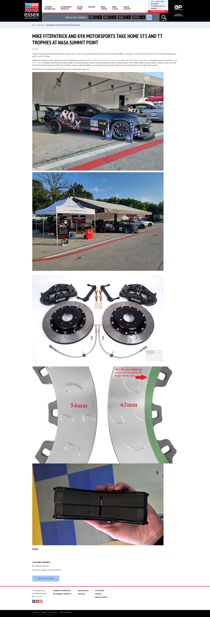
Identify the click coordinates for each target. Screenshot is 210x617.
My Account (154, 4)
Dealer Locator (126, 8)
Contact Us (35, 612)
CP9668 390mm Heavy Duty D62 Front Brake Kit (103, 60)
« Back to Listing (45, 578)
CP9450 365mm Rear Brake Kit (139, 60)
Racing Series (80, 8)
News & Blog (115, 8)
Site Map (43, 612)
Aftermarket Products (66, 8)
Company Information (50, 8)
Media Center (104, 8)
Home (33, 25)
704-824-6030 (159, 2)
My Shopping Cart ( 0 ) (158, 6)
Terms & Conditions (65, 612)
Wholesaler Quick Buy (158, 11)
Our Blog (81, 594)
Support (91, 7)
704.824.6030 (38, 597)
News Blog (41, 25)
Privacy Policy (53, 612)
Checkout (154, 8)
